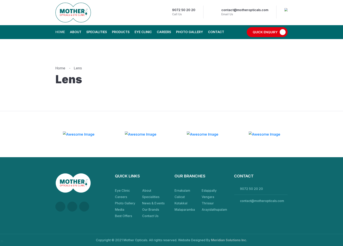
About (75, 32)
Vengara (208, 197)
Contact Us (150, 216)
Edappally (209, 190)
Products (121, 32)
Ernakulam (182, 190)
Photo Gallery (189, 32)
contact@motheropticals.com (244, 10)
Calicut (179, 197)
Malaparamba (184, 210)
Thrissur (208, 203)
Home (60, 32)
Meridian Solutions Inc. (229, 240)
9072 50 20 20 (183, 10)
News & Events (153, 203)
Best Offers (123, 216)
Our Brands (150, 210)
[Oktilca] (73, 12)
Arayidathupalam (214, 210)
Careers (164, 32)
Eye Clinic (143, 32)
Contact (216, 32)
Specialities (96, 32)
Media (119, 210)
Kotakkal (180, 203)
